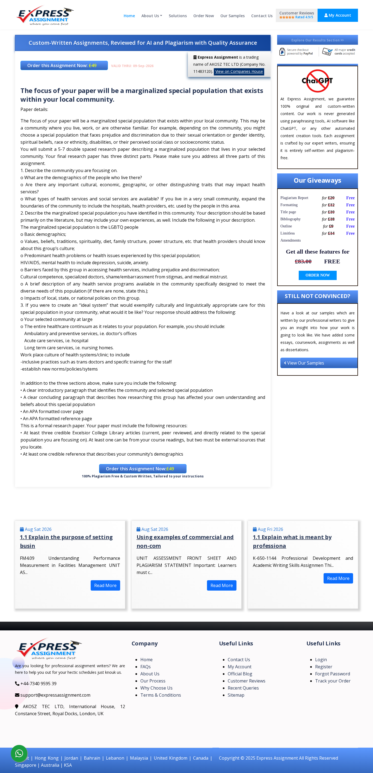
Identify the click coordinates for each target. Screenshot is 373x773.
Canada (200, 758)
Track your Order (333, 681)
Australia (50, 765)
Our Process (152, 681)
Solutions (178, 15)
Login (321, 660)
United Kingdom (170, 758)
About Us (150, 15)
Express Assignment (277, 758)
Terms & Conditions (160, 695)
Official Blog (240, 674)
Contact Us (262, 15)
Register (323, 667)
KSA (68, 765)
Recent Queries (243, 688)
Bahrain (92, 758)
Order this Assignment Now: (61, 65)
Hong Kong (47, 758)
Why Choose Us (156, 688)
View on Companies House (239, 71)
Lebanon (115, 758)
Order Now (203, 15)
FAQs (145, 667)
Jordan (71, 758)
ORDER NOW (318, 275)
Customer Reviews (296, 14)
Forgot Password (332, 674)
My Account (339, 15)
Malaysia (139, 758)
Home (129, 15)
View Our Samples (305, 363)
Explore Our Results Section (316, 40)
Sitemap (236, 695)
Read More (105, 585)
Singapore (25, 765)
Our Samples (232, 15)
